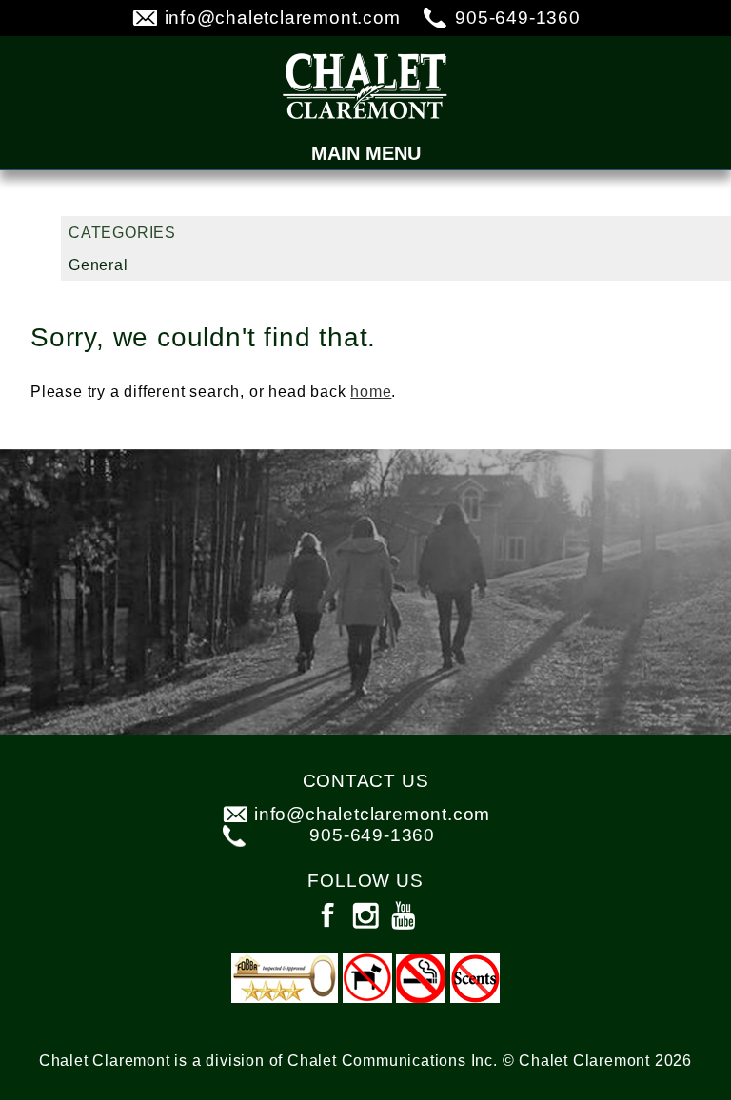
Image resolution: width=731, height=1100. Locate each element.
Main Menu (366, 153)
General (98, 265)
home (370, 391)
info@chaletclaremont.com (283, 18)
